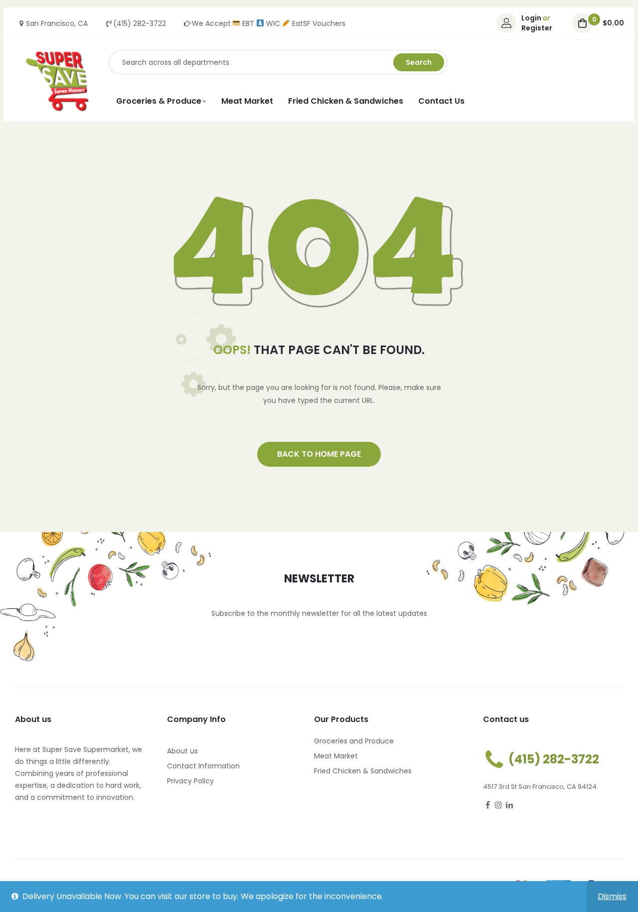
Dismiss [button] (612, 896)
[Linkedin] (509, 804)
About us (182, 751)
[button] (319, 454)
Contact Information (203, 766)
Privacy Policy (190, 781)
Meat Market (336, 756)
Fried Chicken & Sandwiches (363, 771)
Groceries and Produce (354, 741)
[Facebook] (487, 804)
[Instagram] (498, 804)
